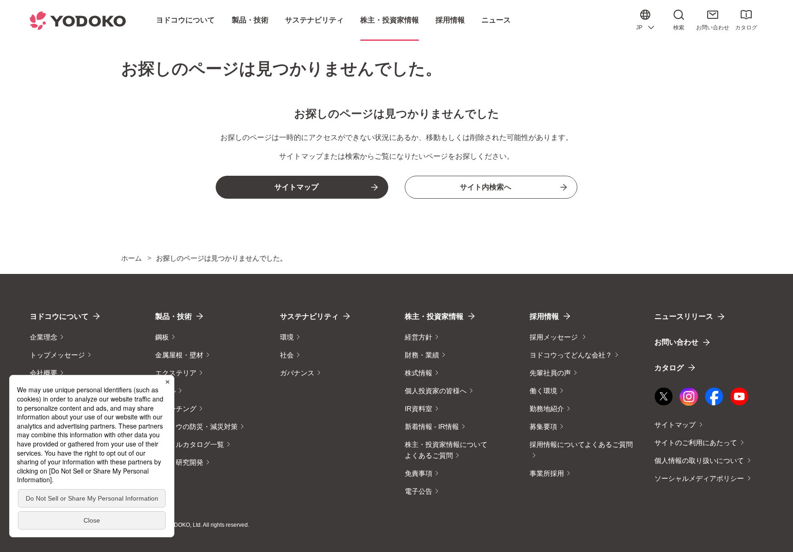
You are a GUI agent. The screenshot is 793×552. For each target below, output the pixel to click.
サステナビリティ (309, 316)
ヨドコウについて (59, 316)
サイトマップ (675, 425)
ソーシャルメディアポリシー (699, 478)
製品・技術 (173, 316)
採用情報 (544, 316)
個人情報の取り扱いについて (699, 460)
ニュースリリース (683, 316)
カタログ (746, 27)
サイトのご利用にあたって (695, 442)
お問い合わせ (712, 27)
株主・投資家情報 (434, 316)
